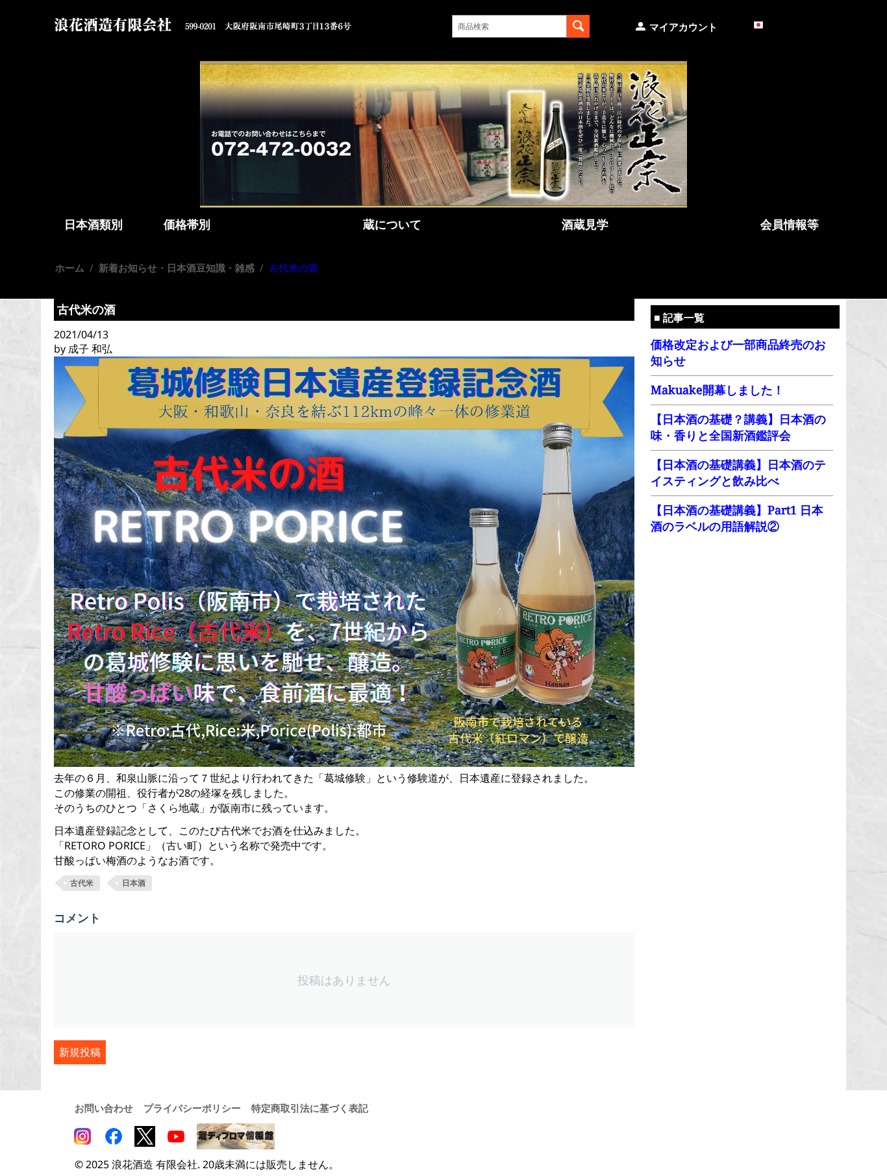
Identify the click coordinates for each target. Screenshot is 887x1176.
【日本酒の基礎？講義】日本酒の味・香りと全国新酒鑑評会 (738, 427)
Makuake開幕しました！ (717, 389)
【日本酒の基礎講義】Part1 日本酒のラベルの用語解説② (737, 518)
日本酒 (133, 882)
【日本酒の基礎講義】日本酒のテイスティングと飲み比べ (738, 472)
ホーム (69, 267)
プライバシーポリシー (192, 1107)
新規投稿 (80, 1052)
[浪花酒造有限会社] (202, 23)
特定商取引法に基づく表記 (309, 1107)
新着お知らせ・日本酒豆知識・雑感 (177, 267)
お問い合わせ (104, 1107)
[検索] (578, 26)
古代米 (82, 882)
